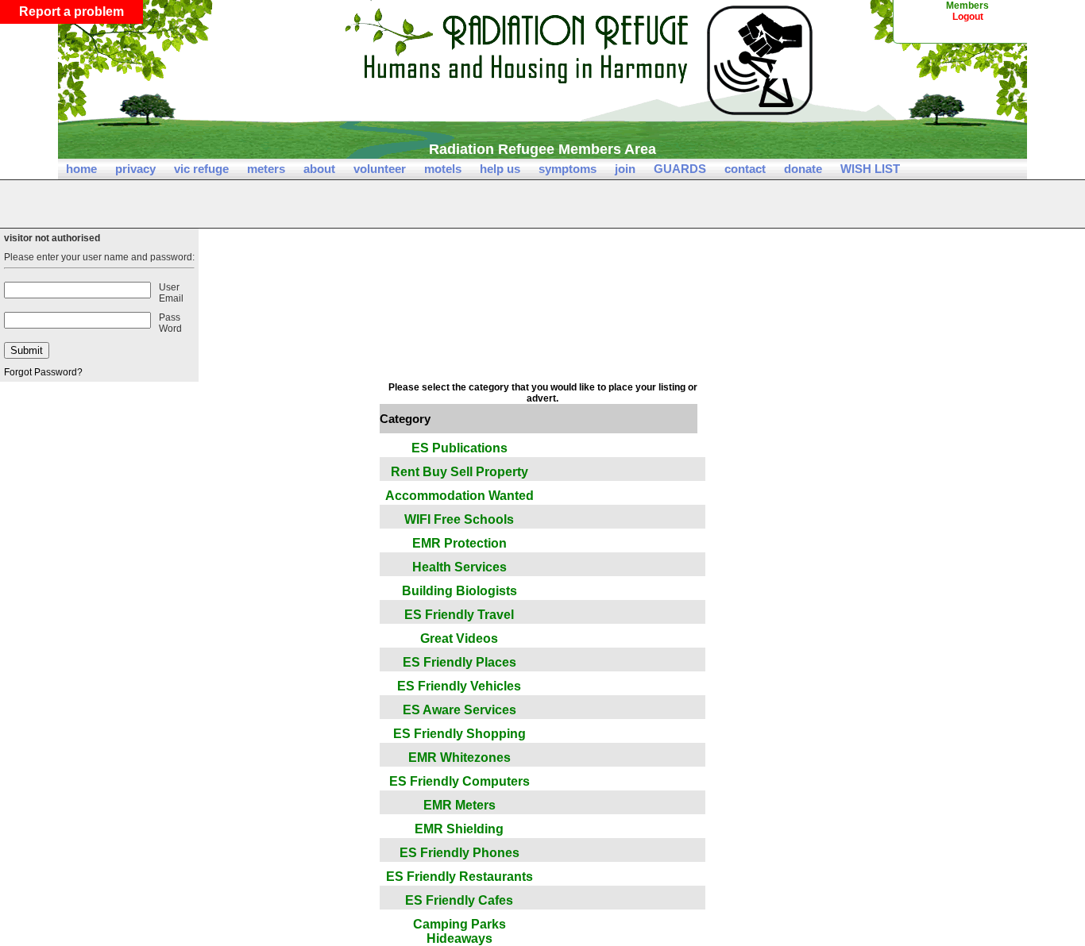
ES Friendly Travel (459, 614)
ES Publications (459, 448)
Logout (967, 16)
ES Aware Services (459, 710)
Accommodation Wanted (459, 495)
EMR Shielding (459, 829)
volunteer (379, 168)
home (81, 168)
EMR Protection (459, 543)
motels (442, 168)
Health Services (459, 567)
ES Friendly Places (459, 662)
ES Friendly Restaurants (459, 876)
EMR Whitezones (459, 757)
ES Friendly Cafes (459, 900)
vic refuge (201, 168)
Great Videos (459, 638)
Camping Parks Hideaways (459, 931)
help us (500, 168)
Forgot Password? (43, 372)
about (319, 168)
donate (803, 168)
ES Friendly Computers (459, 781)
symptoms (568, 168)
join (625, 168)
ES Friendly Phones (459, 852)
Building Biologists (459, 591)
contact (745, 168)
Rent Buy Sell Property (459, 472)
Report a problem (71, 11)
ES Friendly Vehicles (459, 686)
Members (967, 5)
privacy (135, 168)
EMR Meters (459, 805)
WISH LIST (870, 168)
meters (266, 168)
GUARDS (680, 168)
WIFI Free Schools (459, 519)
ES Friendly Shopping (459, 733)
